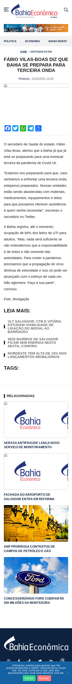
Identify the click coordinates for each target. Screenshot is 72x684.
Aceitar (29, 678)
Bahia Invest (58, 41)
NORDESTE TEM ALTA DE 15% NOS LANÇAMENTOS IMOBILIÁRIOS (37, 355)
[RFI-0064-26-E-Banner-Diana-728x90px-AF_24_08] (36, 28)
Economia (32, 41)
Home (23, 51)
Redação (24, 78)
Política (10, 41)
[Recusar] (67, 673)
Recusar (44, 678)
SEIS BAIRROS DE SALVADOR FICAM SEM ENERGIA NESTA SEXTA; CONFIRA (33, 342)
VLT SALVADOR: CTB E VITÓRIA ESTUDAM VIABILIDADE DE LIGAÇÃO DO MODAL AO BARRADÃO (34, 327)
